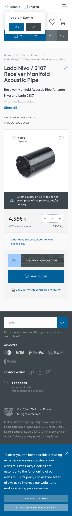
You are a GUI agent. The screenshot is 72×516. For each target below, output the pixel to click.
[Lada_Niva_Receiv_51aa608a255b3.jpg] (36, 161)
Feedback (19, 383)
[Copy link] (64, 68)
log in (41, 196)
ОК (62, 322)
